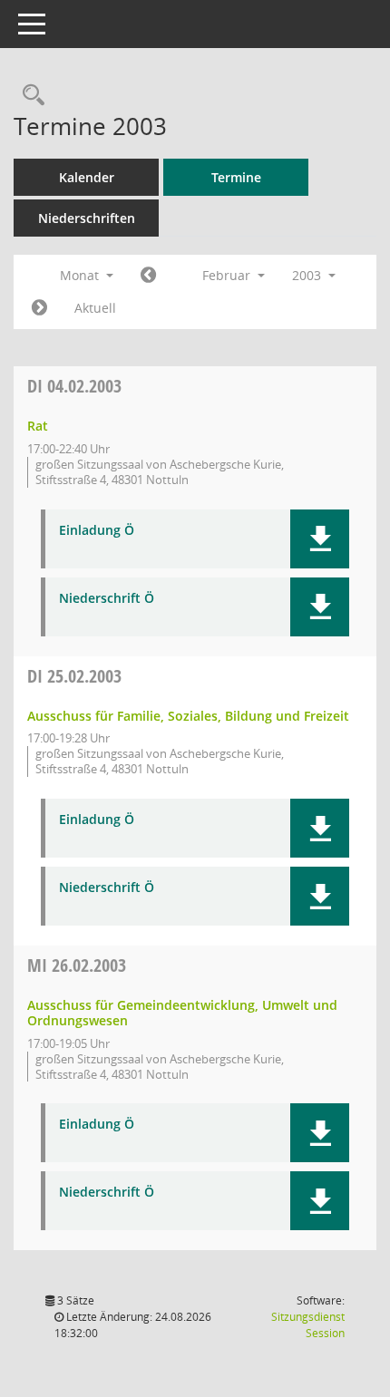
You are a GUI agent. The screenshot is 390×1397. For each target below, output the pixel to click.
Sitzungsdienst (308, 1325)
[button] (319, 538)
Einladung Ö (96, 530)
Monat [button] (81, 275)
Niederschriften (86, 218)
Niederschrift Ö (106, 598)
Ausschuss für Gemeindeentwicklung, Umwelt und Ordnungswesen (182, 1012)
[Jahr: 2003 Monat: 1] (148, 275)
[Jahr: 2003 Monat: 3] (39, 308)
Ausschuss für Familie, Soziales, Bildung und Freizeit (188, 715)
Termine (236, 177)
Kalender (86, 177)
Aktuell (95, 307)
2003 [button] (308, 275)
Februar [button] (228, 275)
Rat (37, 425)
